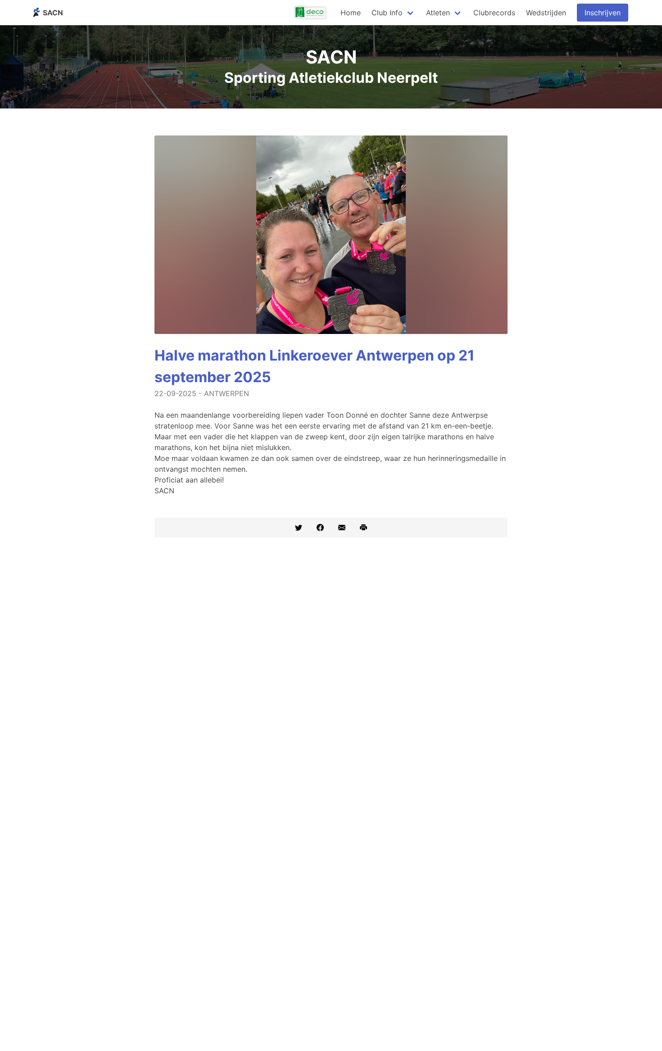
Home (350, 12)
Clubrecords (494, 12)
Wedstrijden (546, 12)
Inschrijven (603, 12)
